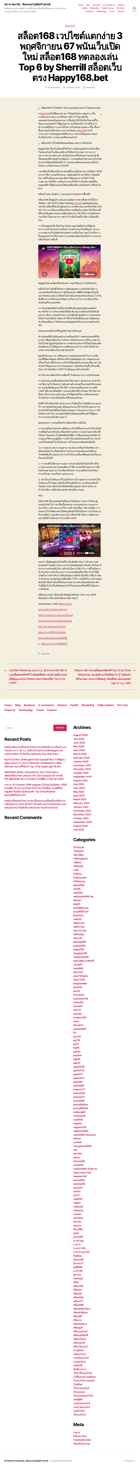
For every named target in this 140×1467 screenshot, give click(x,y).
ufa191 (76, 1191)
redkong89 (79, 1112)
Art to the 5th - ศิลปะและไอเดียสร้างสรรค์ (27, 4)
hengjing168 (80, 953)
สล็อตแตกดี (79, 1342)
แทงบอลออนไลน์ (81, 1403)
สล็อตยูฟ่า (78, 1327)
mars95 (77, 1013)
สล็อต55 (77, 1289)
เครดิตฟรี (77, 1365)
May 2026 (78, 746)
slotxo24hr (79, 1161)
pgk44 (76, 1059)
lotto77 (77, 1010)
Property (89, 11)
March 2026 (79, 754)
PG (74, 1032)
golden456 (79, 945)
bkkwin (77, 900)
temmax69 (79, 1184)
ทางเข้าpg (78, 1240)
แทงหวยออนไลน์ (81, 1407)
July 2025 (78, 784)
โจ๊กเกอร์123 (79, 1414)
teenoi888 (79, 1180)
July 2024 (78, 829)
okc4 (76, 1021)
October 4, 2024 (73, 87)
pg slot (77, 1036)
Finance (121, 5)
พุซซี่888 (77, 1267)
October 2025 (80, 773)
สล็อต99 (77, 1316)
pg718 (76, 1040)
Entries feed (80, 1436)
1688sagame (80, 858)
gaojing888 (79, 942)
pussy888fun (80, 1104)
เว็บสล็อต (77, 1384)
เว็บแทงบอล (79, 1392)
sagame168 (79, 1127)
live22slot (78, 994)
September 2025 (82, 776)
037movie (78, 847)
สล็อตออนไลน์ (80, 1331)
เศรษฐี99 (77, 1399)
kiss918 (77, 987)
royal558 (78, 1119)
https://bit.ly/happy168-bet (52, 609)
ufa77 (76, 1195)
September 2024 (82, 822)
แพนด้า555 (79, 1410)
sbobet (77, 1138)
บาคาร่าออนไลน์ (81, 1252)
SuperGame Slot (82, 1172)
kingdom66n (80, 983)
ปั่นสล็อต (77, 1255)
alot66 (76, 889)
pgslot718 (78, 1070)
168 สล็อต (78, 855)
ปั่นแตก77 (78, 1263)
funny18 (77, 938)
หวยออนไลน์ (79, 1361)
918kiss (77, 873)
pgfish (76, 1051)
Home (80, 5)
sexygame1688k (82, 1146)
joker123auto (80, 976)
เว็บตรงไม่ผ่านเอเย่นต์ (83, 1380)
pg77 (76, 1044)
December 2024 (82, 810)
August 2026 (80, 735)
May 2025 (78, 791)
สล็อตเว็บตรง (70, 26)
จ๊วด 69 (77, 1221)
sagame (77, 1123)
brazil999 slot (80, 908)
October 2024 (81, 818)
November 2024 (82, 814)
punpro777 (79, 1089)
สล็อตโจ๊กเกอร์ (80, 1346)
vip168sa (78, 1218)
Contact (120, 11)
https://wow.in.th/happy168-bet (55, 621)
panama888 (79, 1029)
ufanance (78, 1210)
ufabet (76, 1203)
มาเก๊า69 (77, 1271)
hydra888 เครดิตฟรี (83, 960)
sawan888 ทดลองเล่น (84, 1134)
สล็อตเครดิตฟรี (80, 1335)
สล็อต (76, 1282)
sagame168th (80, 1131)
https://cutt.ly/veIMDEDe (54, 643)
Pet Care (120, 8)
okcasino (78, 1025)
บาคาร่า (77, 1244)
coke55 (77, 919)
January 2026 (80, 761)
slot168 (46, 113)
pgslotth (78, 1081)
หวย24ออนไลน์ (81, 1358)
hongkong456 (81, 957)
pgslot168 (79, 1066)
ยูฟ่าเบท (77, 1274)
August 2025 (80, 780)
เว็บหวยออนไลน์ (81, 1388)
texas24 (77, 1187)
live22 (76, 991)
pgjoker (77, 1055)
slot (75, 1150)
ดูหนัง (76, 1233)
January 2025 (80, 807)
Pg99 (76, 1047)
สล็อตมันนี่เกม (80, 1324)
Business (97, 5)
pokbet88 (78, 1085)
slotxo (76, 1157)
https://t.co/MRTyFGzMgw (52, 632)
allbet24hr (79, 885)
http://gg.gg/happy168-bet (52, 626)
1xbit (76, 870)
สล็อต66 (77, 1293)
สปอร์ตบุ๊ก (78, 1278)
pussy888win (80, 1108)
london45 (78, 1002)
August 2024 (80, 826)
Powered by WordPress (61, 1461)
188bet (77, 862)
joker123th (79, 979)
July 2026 (78, 739)
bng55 (76, 904)
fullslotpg (78, 934)
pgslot (76, 1063)
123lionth (78, 851)
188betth (78, 866)
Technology (101, 11)
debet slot (78, 923)
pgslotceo (78, 1078)
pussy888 (78, 1100)
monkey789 (79, 1017)
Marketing (94, 8)
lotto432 (78, 1006)
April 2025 (79, 795)
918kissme (79, 881)
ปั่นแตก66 (78, 1259)
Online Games (108, 8)
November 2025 (82, 769)
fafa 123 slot (80, 930)
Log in (76, 1432)
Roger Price (55, 87)
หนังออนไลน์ (79, 1354)
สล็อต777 (78, 1301)
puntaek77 (79, 1097)
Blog (88, 5)
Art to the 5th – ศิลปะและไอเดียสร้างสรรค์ (30, 1461)
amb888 (77, 892)
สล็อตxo (77, 1320)
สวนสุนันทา (79, 1350)
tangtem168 (80, 1176)
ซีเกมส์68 (78, 1229)
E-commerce (109, 5)
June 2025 (79, 788)
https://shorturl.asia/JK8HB (52, 638)
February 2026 (81, 757)
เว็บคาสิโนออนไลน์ (82, 1373)
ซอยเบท (77, 1225)
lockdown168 (80, 998)
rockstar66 (79, 1115)
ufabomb (78, 1206)
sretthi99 (78, 1165)
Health (84, 8)
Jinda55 (77, 964)
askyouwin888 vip (83, 896)
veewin (77, 1214)
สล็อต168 (81, 130)
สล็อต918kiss (80, 1312)
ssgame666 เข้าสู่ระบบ (85, 1168)
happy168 (45, 654)
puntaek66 (79, 1093)
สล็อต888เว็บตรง (82, 1308)
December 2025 (82, 765)
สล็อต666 (78, 1297)
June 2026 (79, 742)
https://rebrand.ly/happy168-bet (55, 615)
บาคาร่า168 (79, 1248)
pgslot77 (78, 1074)
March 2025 (79, 799)
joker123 (78, 972)
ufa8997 (78, 1199)
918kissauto (80, 877)
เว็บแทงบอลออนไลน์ (83, 1395)
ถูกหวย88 (78, 1236)
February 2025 (81, 803)
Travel (112, 11)
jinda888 (78, 968)
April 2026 (79, 750)
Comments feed (82, 1439)
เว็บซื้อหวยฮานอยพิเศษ (84, 1376)
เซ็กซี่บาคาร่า (79, 1369)
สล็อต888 (78, 1305)
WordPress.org (81, 1443)
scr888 (77, 1142)
